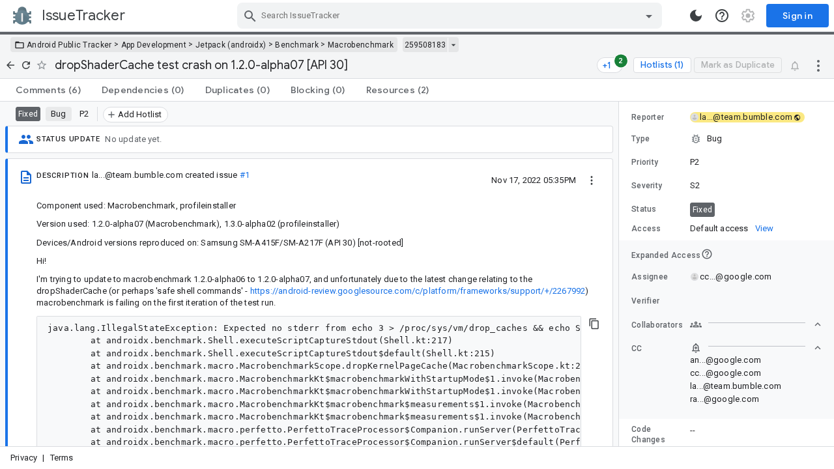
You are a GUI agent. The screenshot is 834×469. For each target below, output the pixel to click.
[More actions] (818, 65)
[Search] (250, 15)
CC (636, 348)
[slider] (621, 274)
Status (644, 209)
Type (640, 138)
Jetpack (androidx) (230, 45)
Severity (646, 185)
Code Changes (648, 434)
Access (646, 228)
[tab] (48, 90)
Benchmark (297, 45)
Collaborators (657, 325)
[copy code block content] (594, 324)
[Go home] (10, 65)
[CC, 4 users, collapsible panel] (756, 348)
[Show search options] (649, 15)
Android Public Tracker (69, 45)
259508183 (425, 45)
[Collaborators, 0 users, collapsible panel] (756, 324)
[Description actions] (591, 179)
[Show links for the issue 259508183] (453, 45)
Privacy (23, 457)
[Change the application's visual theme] (696, 16)
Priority (644, 162)
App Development (154, 45)
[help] (722, 16)
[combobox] (451, 15)
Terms (62, 457)
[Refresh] (26, 65)
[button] (726, 138)
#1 (245, 175)
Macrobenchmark (361, 45)
